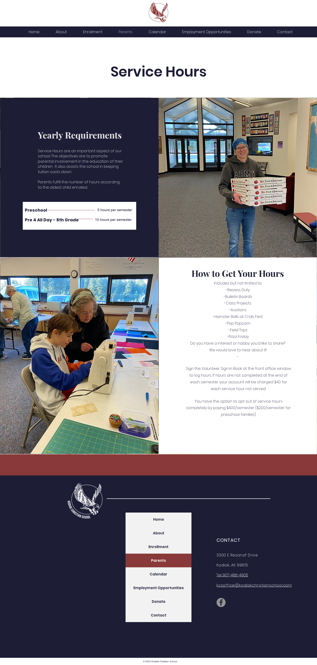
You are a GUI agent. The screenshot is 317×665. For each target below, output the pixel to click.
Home (158, 519)
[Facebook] (221, 602)
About (158, 533)
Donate (158, 601)
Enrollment (158, 546)
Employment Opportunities (158, 587)
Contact (158, 615)
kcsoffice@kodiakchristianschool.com (254, 585)
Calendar (158, 574)
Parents (158, 560)
